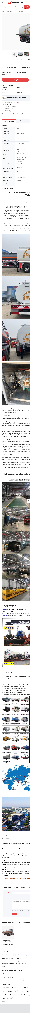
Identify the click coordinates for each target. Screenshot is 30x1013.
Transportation (9, 11)
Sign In (4, 114)
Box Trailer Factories (21, 987)
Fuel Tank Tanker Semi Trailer (9, 991)
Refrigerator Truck (6, 961)
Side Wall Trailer (6, 980)
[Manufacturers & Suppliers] (15, 2)
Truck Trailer (20, 11)
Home (3, 11)
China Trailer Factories (8, 987)
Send (15, 914)
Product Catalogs (23, 955)
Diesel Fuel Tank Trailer (22, 995)
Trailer (15, 11)
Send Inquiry (15, 80)
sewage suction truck (21, 961)
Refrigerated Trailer (17, 980)
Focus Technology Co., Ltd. (19, 1006)
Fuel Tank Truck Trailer (8, 995)
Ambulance (18, 958)
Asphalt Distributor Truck (7, 958)
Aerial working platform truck (8, 963)
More (3, 1001)
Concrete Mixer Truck (21, 963)
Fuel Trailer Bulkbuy (7, 998)
